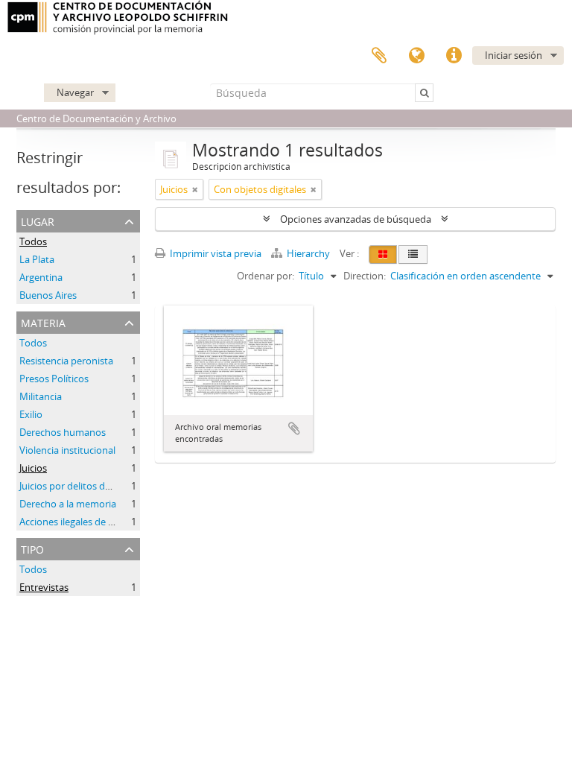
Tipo (32, 548)
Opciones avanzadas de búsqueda (355, 219)
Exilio (30, 414)
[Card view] (383, 254)
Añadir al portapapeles (294, 428)
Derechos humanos (62, 432)
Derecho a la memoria (67, 503)
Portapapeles (379, 56)
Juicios (33, 468)
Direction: (364, 275)
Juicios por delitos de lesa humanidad (101, 486)
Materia (43, 321)
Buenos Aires (48, 295)
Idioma (416, 56)
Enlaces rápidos (453, 56)
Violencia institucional (67, 450)
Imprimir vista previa (214, 253)
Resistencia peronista (66, 360)
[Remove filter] (195, 189)
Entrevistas (44, 587)
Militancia (40, 396)
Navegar (75, 92)
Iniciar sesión (513, 55)
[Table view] (413, 254)
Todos (33, 241)
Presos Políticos (54, 378)
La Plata (36, 259)
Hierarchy (308, 253)
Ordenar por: (265, 275)
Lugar (37, 220)
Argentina (41, 277)
